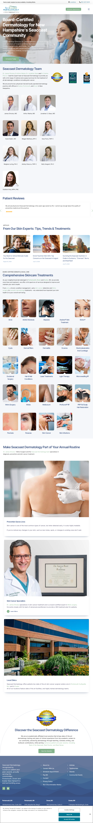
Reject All (69, 814)
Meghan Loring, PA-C (11, 164)
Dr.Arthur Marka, (20, 73)
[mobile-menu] (87, 9)
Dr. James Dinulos (8, 73)
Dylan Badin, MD (10, 139)
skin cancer (39, 288)
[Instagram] (3, 788)
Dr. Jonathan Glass (32, 73)
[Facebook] (8, 788)
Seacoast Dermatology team (40, 452)
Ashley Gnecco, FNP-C (29, 164)
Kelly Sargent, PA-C (47, 164)
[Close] (90, 814)
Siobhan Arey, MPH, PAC (11, 189)
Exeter (20, 86)
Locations (73, 2)
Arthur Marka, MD (29, 113)
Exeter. (17, 686)
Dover (36, 86)
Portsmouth (26, 86)
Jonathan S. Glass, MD (47, 113)
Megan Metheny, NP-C (29, 139)
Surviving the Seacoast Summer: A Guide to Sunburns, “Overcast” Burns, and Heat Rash (76, 258)
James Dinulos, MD (10, 113)
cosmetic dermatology (17, 290)
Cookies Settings (69, 810)
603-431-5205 (85, 2)
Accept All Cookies (69, 819)
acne (8, 288)
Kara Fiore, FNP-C (47, 139)
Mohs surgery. (72, 605)
